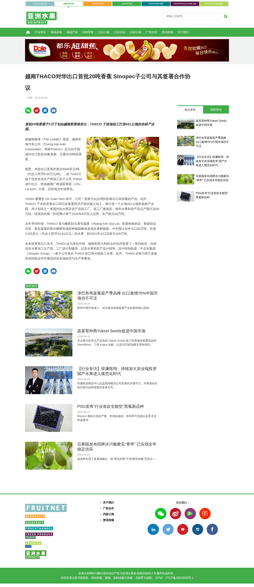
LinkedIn (153, 529)
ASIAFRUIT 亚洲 (126, 4)
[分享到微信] (28, 110)
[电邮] (53, 110)
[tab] (190, 110)
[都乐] (127, 50)
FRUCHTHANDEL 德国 (155, 4)
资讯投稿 (167, 32)
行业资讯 (40, 32)
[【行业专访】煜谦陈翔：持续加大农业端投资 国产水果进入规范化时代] (185, 160)
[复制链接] (45, 110)
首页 (26, 30)
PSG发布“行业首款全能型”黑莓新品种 (110, 406)
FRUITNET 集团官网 (40, 4)
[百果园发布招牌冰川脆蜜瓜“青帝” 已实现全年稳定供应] (185, 179)
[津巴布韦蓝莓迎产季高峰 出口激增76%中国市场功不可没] (185, 141)
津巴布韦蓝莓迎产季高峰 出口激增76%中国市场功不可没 (212, 142)
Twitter (168, 529)
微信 (160, 513)
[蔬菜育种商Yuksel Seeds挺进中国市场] (185, 124)
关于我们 (183, 32)
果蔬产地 (72, 32)
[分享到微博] (37, 110)
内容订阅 (135, 32)
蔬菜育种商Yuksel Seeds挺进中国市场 (111, 331)
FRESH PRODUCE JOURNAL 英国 (185, 4)
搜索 (225, 16)
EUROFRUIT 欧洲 (97, 4)
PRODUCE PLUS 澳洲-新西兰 (214, 4)
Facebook (212, 529)
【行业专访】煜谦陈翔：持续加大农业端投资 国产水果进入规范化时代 (212, 161)
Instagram (197, 529)
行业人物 (103, 32)
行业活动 (119, 32)
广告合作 (151, 32)
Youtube (182, 529)
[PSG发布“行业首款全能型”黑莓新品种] (185, 196)
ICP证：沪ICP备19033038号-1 (174, 577)
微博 (175, 513)
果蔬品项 (56, 32)
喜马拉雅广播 (205, 513)
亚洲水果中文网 (68, 4)
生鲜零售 (87, 32)
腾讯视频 (190, 513)
